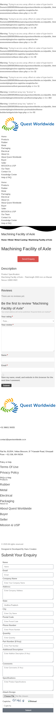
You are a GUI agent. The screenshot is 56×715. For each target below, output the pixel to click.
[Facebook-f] (3, 532)
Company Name (10, 578)
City (4, 609)
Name (4, 355)
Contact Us (6, 171)
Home (4, 136)
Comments (8, 664)
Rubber (4, 142)
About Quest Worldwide (11, 157)
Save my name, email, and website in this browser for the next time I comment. (27, 378)
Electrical (5, 151)
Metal (3, 145)
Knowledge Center (9, 174)
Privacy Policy (9, 472)
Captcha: (7, 701)
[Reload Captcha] (32, 701)
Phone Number (9, 625)
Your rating (7, 316)
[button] (28, 180)
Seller (3, 163)
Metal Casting (21, 240)
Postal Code (8, 617)
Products (5, 139)
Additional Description (13, 649)
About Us (5, 154)
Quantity (6, 633)
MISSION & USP (8, 166)
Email (4, 365)
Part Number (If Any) (12, 641)
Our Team (5, 169)
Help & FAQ (6, 177)
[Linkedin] (10, 532)
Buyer (3, 160)
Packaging (5, 148)
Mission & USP (10, 525)
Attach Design (9, 692)
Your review (7, 325)
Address (6, 587)
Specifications (9, 678)
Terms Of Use (9, 467)
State (5, 601)
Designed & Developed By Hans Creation (18, 549)
